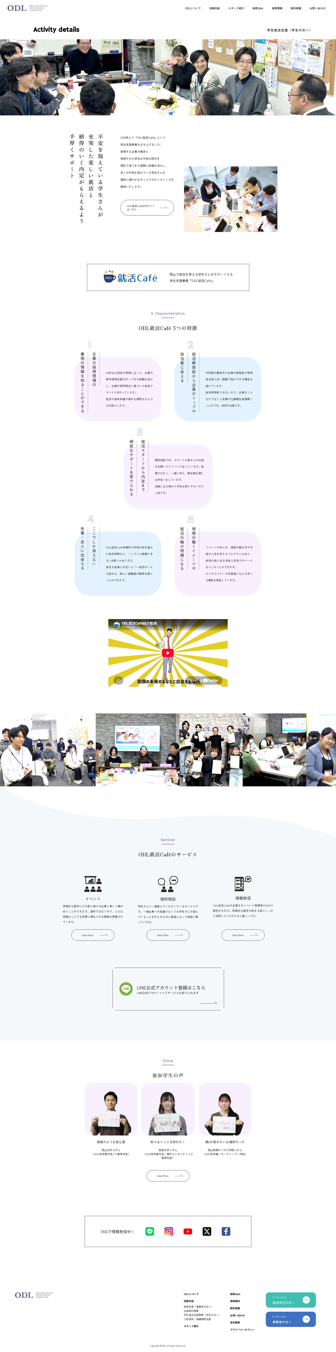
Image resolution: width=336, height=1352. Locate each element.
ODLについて (193, 8)
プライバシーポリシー (242, 1329)
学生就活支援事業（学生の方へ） (202, 1315)
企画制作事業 (191, 1311)
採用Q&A (258, 8)
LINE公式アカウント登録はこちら (171, 989)
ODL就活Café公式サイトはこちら (141, 207)
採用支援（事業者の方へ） (198, 1306)
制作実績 (296, 8)
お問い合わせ (318, 8)
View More (88, 935)
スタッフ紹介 (236, 8)
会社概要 (235, 1322)
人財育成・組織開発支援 (197, 1319)
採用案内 (235, 1301)
